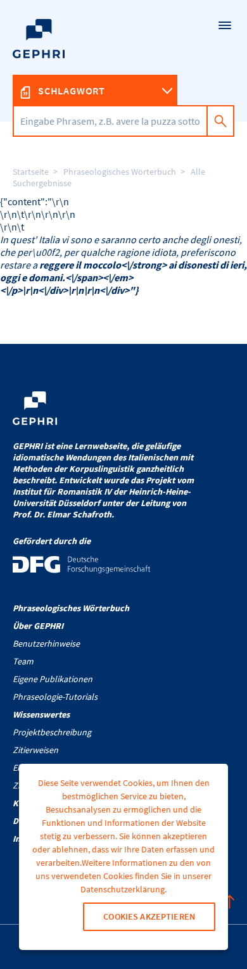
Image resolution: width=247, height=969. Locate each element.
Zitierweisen (35, 750)
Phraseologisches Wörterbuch (119, 171)
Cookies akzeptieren (149, 916)
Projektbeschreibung (52, 732)
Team (23, 661)
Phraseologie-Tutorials (55, 696)
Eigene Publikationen (52, 679)
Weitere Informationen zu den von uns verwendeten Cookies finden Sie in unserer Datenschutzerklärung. (123, 876)
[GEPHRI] (123, 61)
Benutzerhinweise (46, 643)
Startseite (31, 171)
